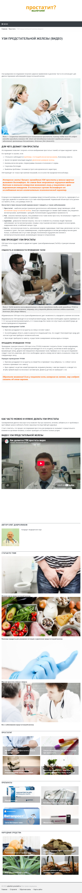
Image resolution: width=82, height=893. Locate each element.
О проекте (13, 889)
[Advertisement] (41, 58)
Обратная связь (25, 889)
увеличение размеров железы (43, 160)
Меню (6, 24)
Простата (12, 29)
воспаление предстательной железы (17, 210)
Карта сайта (38, 889)
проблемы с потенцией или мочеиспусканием (40, 157)
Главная (4, 29)
